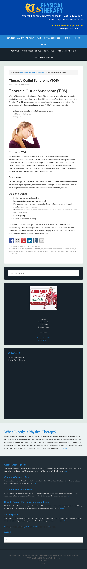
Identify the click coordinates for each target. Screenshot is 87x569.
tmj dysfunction (15, 253)
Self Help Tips (11, 514)
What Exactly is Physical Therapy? (30, 432)
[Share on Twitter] (17, 240)
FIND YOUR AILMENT (43, 337)
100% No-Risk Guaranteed (18, 489)
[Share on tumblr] (35, 240)
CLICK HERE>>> (43, 340)
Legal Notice (26, 527)
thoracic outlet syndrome (66, 251)
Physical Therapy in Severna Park (34, 72)
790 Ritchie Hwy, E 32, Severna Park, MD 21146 (43, 558)
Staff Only (8, 532)
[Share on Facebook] (11, 240)
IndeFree (43, 555)
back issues (22, 249)
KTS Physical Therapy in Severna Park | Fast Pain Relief (43, 8)
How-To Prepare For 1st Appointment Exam (26, 502)
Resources (52, 527)
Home (21, 72)
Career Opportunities (15, 464)
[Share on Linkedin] (29, 240)
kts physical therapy (51, 249)
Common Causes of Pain (16, 477)
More (65, 448)
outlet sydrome (65, 249)
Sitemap (7, 527)
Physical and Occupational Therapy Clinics (63, 555)
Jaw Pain (37, 249)
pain (72, 249)
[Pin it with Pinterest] (23, 240)
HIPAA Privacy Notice (40, 527)
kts (42, 249)
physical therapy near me (46, 251)
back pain (30, 249)
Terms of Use (16, 527)
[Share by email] (41, 240)
